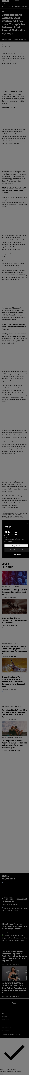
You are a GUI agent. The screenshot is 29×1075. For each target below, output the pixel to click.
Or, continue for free (16, 554)
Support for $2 (16, 546)
